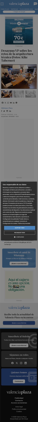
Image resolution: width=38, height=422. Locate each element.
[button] (19, 237)
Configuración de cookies (10, 223)
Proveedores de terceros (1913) (17, 203)
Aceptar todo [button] (19, 228)
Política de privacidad (24, 223)
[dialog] (19, 211)
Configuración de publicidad (11, 219)
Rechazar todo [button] (19, 232)
